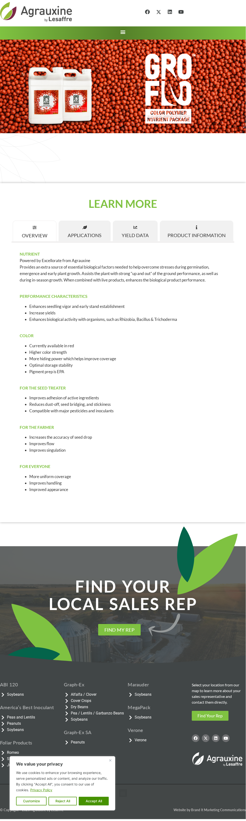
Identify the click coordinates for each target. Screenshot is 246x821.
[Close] (110, 760)
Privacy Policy (41, 790)
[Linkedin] (170, 12)
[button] (123, 32)
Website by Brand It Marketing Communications (210, 809)
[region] (62, 783)
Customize (31, 801)
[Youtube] (181, 12)
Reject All (62, 801)
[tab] (34, 231)
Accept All (94, 801)
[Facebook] (147, 12)
